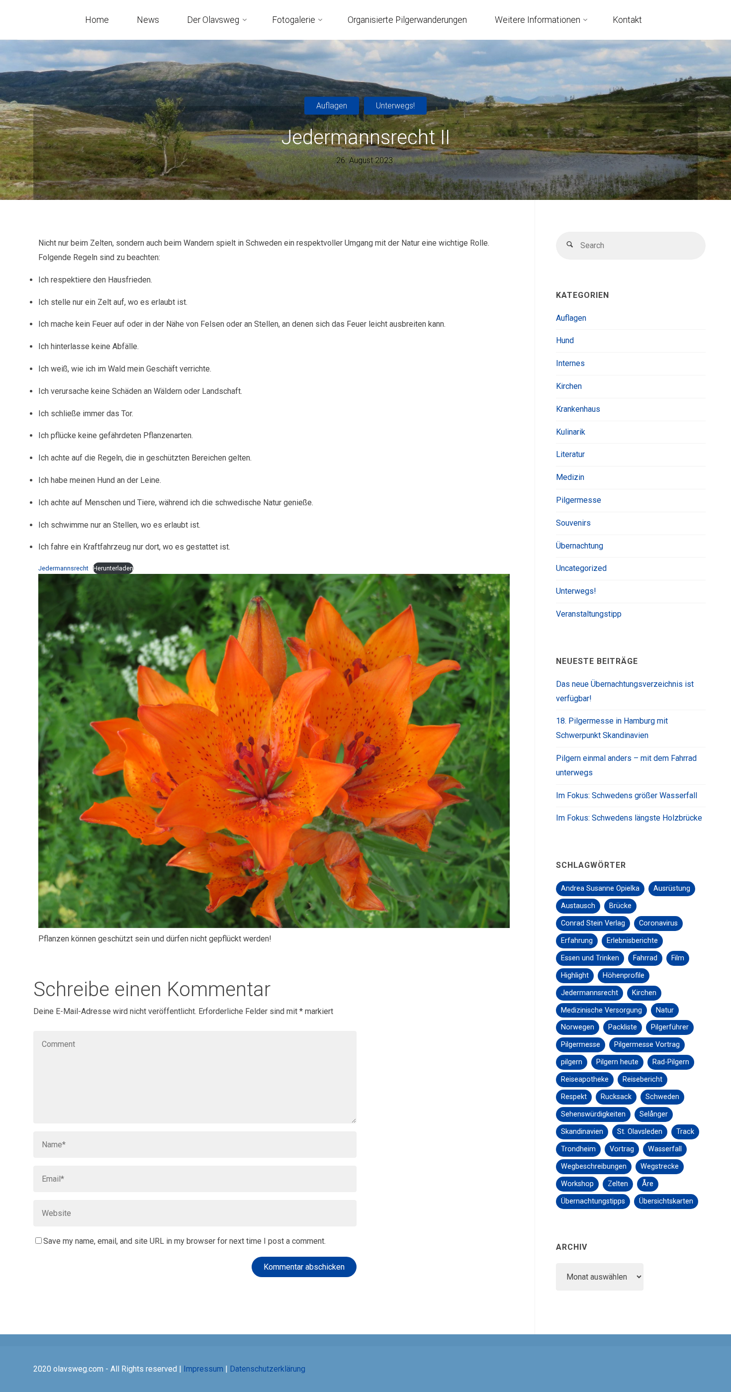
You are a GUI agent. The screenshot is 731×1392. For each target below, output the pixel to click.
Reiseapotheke (585, 1079)
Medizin (570, 477)
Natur (665, 1010)
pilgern (571, 1062)
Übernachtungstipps (593, 1201)
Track (685, 1131)
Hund (565, 340)
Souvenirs (573, 523)
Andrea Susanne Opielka (600, 888)
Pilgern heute (617, 1062)
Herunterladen (113, 568)
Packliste (622, 1027)
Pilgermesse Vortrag (647, 1044)
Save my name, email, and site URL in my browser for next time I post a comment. (184, 1241)
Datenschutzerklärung (267, 1369)
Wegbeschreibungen (594, 1166)
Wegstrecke (659, 1166)
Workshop (577, 1184)
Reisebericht (642, 1079)
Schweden (662, 1097)
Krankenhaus (578, 409)
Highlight (575, 975)
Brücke (620, 906)
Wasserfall (665, 1149)
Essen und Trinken (590, 958)
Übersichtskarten (666, 1201)
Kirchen (569, 386)
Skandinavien (582, 1131)
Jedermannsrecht (63, 568)
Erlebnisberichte (632, 940)
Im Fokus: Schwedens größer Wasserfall (626, 795)
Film (677, 958)
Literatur (570, 454)
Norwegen (577, 1027)
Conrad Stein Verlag (593, 923)
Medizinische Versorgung (601, 1010)
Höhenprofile (623, 975)
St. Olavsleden (639, 1131)
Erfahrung (577, 940)
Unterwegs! (395, 105)
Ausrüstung (671, 888)
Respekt (574, 1097)
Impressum (203, 1369)
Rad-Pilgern (670, 1062)
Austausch (578, 906)
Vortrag (622, 1149)
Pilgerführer (670, 1027)
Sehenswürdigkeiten (593, 1114)
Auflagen (331, 105)
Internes (570, 363)
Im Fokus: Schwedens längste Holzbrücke (629, 818)
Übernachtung (579, 546)
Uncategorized (581, 568)
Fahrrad (645, 958)
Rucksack (616, 1097)
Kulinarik (570, 432)
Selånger (654, 1114)
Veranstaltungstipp (589, 614)
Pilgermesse (578, 500)
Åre (647, 1184)
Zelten (618, 1184)
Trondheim (578, 1149)
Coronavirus (658, 923)
